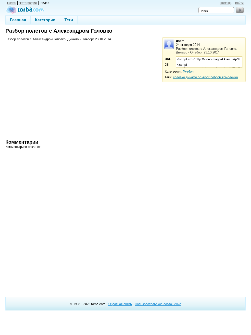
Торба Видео (25, 9)
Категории (45, 20)
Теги (68, 20)
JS (167, 64)
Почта (11, 3)
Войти (239, 3)
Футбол (188, 71)
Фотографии (28, 3)
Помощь (225, 3)
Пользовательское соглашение (158, 304)
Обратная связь (120, 304)
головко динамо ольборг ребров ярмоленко (205, 77)
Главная (18, 20)
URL (168, 59)
